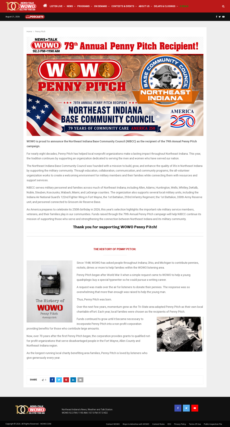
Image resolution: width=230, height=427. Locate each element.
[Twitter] (186, 408)
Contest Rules (158, 424)
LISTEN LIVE (56, 6)
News (70, 6)
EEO (169, 424)
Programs (83, 6)
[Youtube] (194, 408)
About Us (144, 6)
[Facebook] (177, 408)
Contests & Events (122, 6)
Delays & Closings (164, 6)
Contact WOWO (113, 424)
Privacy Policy (180, 424)
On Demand (100, 6)
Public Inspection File (213, 424)
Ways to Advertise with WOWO (136, 424)
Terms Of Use (195, 424)
